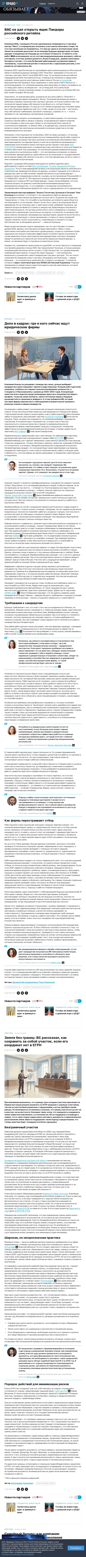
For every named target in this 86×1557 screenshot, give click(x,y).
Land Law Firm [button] (61, 1391)
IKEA (61, 273)
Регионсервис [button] (47, 1281)
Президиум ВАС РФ (46, 273)
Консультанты (13, 987)
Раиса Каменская (47, 982)
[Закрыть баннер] (45, 1536)
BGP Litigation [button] (20, 431)
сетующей (64, 80)
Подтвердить (76, 1548)
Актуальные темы (12, 25)
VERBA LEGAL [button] (10, 593)
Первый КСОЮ (23, 1208)
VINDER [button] (15, 536)
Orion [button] (16, 631)
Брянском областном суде (56, 1194)
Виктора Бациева (40, 166)
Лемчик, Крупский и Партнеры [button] (18, 495)
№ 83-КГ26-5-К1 (22, 1211)
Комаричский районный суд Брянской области (25, 1160)
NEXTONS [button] (58, 438)
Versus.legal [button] (9, 1247)
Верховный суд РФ (46, 1483)
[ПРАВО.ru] (10, 3)
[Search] (77, 3)
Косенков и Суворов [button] (54, 417)
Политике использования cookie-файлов (18, 1554)
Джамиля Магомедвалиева (25, 982)
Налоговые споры (26, 273)
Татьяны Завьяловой (58, 166)
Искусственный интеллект (37, 987)
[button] (18, 38)
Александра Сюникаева (22, 1483)
